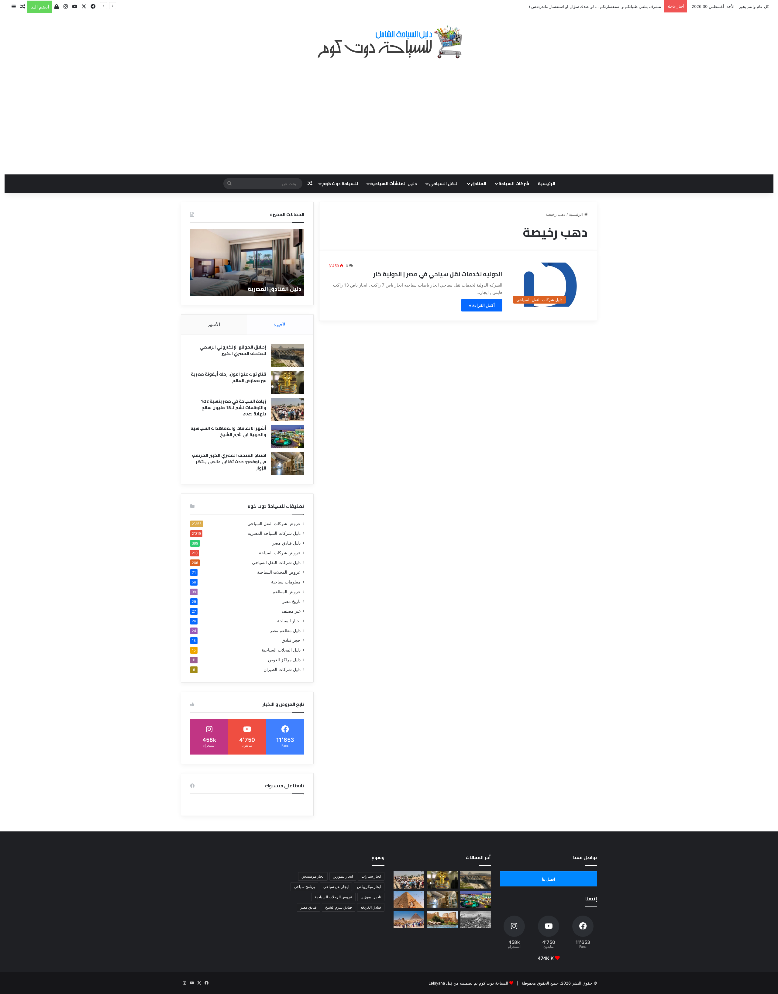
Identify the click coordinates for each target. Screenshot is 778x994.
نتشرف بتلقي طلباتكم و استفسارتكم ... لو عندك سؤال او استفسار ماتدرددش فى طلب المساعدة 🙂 (576, 6)
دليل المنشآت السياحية (393, 183)
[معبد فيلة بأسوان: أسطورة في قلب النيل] (442, 919)
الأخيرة (280, 324)
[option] (289, 262)
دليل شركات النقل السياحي (276, 562)
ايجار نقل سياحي (336, 886)
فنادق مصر (308, 907)
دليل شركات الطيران (282, 669)
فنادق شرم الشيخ (338, 907)
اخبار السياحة (289, 620)
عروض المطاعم (287, 591)
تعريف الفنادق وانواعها (199, 289)
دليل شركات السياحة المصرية (274, 533)
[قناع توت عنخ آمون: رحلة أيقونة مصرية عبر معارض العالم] (287, 382)
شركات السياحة (513, 183)
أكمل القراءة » (482, 305)
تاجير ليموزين (371, 897)
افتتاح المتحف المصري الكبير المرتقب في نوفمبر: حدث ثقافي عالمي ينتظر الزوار (229, 461)
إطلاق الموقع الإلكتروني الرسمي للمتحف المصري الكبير (233, 350)
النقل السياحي (444, 183)
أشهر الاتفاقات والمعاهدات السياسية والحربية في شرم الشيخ (228, 431)
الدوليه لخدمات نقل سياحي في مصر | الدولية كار (437, 274)
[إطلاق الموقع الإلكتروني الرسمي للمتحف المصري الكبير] (287, 355)
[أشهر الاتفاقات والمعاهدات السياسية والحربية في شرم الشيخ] (287, 436)
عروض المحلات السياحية (279, 572)
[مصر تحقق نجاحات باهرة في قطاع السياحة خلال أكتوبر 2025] (409, 919)
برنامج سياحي (304, 886)
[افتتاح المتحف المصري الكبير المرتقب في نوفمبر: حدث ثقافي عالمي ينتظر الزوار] (287, 463)
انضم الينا (39, 7)
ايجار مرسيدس (312, 876)
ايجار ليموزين (343, 876)
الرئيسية (546, 183)
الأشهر (214, 324)
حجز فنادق (291, 640)
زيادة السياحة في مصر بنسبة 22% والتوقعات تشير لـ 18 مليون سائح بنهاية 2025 (233, 407)
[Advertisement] (389, 113)
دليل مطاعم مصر (285, 630)
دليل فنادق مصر (286, 543)
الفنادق (478, 183)
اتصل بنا (548, 879)
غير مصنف (291, 611)
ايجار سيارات (371, 876)
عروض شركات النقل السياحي (274, 523)
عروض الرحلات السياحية (333, 897)
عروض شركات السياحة (280, 552)
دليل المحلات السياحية (281, 650)
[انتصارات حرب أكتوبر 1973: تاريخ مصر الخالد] (475, 919)
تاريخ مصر (291, 601)
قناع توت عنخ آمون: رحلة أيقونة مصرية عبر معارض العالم (228, 377)
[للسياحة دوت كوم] (389, 42)
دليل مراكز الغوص (284, 659)
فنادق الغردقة (370, 907)
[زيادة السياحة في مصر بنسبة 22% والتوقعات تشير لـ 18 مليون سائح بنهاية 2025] (287, 409)
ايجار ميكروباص (369, 886)
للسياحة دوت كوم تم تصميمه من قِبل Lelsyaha (468, 983)
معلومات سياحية (286, 582)
